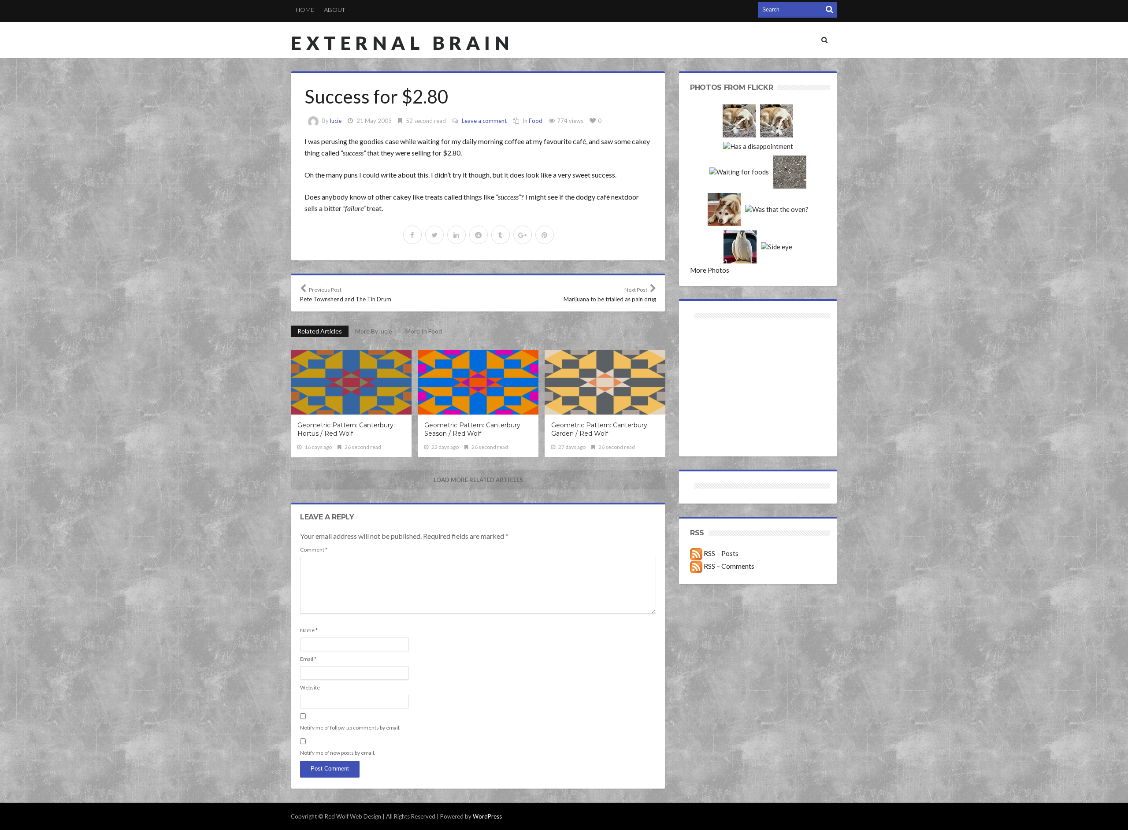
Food (535, 120)
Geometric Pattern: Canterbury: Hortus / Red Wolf (346, 429)
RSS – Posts (720, 553)
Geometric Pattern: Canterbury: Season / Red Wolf (473, 429)
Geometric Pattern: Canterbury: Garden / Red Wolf (600, 429)
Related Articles (319, 331)
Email (308, 659)
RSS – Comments (728, 566)
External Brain (402, 42)
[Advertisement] (724, 351)
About (334, 9)
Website (310, 687)
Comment (313, 549)
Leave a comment (484, 120)
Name (309, 630)
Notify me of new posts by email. (337, 752)
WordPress (487, 816)
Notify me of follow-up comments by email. (350, 727)
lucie (335, 120)
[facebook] (412, 235)
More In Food (423, 331)
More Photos (709, 270)
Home (305, 9)
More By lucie (373, 331)
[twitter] (434, 235)
